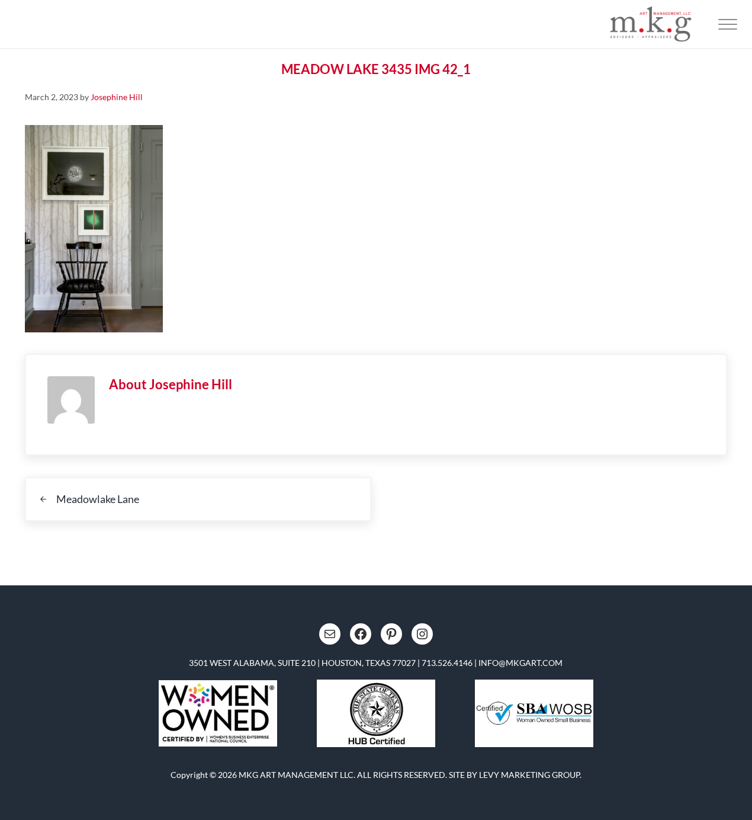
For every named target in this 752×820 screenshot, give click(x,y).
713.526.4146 (447, 663)
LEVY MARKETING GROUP (529, 775)
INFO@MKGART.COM (520, 663)
